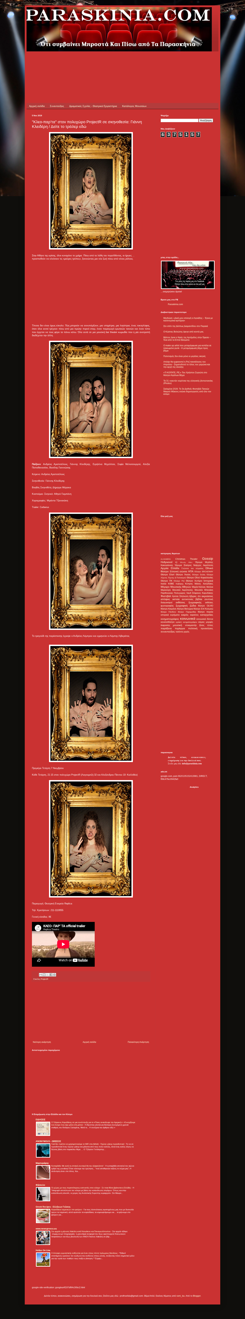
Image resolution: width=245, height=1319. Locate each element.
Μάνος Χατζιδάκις (204, 583)
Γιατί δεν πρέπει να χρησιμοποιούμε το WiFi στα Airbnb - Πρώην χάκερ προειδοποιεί (88, 1144)
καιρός (185, 614)
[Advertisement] (97, 59)
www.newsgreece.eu (46, 1228)
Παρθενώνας (167, 593)
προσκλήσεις (207, 628)
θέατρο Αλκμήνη (168, 609)
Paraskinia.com (175, 304)
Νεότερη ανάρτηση (42, 1042)
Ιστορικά (208, 580)
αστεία (176, 599)
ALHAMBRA (166, 559)
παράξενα (166, 628)
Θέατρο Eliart (167, 574)
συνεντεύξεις (168, 631)
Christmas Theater (186, 559)
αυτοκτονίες (187, 599)
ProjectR (44, 979)
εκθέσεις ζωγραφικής (189, 602)
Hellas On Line (43, 1250)
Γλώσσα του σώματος (192, 568)
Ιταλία (163, 583)
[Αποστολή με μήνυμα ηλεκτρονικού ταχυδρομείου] (41, 975)
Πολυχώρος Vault (182, 593)
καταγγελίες (206, 614)
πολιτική (192, 628)
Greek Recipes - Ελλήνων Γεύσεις (53, 1207)
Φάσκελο (40, 1185)
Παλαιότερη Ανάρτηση (138, 1042)
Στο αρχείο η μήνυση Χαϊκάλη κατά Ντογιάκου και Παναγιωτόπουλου (81, 1231)
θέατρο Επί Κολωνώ (203, 609)
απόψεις (165, 599)
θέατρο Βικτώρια (185, 609)
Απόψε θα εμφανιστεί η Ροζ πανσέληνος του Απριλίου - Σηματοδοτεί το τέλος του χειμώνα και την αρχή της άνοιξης (186, 364)
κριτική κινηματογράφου (186, 622)
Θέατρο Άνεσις (183, 574)
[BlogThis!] (44, 975)
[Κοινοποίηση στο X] (47, 975)
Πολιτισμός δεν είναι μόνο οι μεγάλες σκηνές (184, 356)
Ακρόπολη (208, 565)
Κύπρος (189, 583)
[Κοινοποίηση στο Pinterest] (54, 975)
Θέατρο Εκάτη (198, 575)
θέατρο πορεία (205, 612)
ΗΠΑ (190, 571)
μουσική (177, 625)
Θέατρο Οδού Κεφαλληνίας (200, 577)
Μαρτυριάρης (42, 1163)
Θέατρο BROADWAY (203, 571)
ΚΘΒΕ (171, 583)
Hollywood (166, 562)
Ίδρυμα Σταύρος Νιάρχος (188, 565)
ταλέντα (179, 631)
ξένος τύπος (206, 625)
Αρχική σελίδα (37, 106)
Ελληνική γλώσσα (178, 571)
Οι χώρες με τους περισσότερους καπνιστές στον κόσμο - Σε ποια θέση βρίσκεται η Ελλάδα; (91, 1188)
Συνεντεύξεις (57, 106)
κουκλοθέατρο (168, 622)
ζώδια (193, 605)
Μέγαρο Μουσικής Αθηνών (176, 586)
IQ (176, 562)
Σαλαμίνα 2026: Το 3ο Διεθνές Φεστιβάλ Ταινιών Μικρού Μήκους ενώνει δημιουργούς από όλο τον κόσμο (187, 391)
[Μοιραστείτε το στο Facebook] (51, 975)
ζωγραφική (182, 605)
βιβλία (198, 599)
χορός (186, 631)
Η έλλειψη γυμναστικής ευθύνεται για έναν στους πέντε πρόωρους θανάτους (84, 1253)
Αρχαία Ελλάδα (170, 568)
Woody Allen (186, 562)
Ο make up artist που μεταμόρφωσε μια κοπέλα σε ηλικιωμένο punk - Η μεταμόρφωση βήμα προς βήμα (187, 348)
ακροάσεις (207, 596)
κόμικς (201, 622)
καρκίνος (194, 615)
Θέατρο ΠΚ (166, 581)
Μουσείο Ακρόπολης (182, 590)
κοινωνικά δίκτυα (204, 619)
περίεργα (180, 628)
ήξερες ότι (195, 596)
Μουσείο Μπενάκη (204, 590)
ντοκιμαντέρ (191, 625)
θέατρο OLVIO (205, 606)
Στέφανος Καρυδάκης (202, 593)
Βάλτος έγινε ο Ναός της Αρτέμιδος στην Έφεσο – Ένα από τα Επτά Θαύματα (187, 338)
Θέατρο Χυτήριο (194, 581)
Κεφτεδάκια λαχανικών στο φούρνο (66, 1209)
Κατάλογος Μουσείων (134, 106)
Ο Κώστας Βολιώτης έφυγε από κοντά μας (183, 331)
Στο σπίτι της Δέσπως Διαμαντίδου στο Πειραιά (185, 326)
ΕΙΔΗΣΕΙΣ (40, 1119)
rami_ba (180, 1296)
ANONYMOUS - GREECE (48, 1141)
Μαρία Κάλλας (199, 587)
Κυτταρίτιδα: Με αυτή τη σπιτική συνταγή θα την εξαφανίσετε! (77, 1166)
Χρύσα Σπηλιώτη (180, 596)
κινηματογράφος (170, 618)
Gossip (207, 558)
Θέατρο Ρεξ (179, 581)
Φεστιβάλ (166, 596)
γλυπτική (208, 599)
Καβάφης (179, 584)
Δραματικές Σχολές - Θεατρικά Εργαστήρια (93, 106)
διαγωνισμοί (166, 602)
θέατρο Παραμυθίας (187, 612)
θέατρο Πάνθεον (168, 612)
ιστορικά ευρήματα (170, 615)
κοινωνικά (187, 618)
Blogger (197, 1296)
